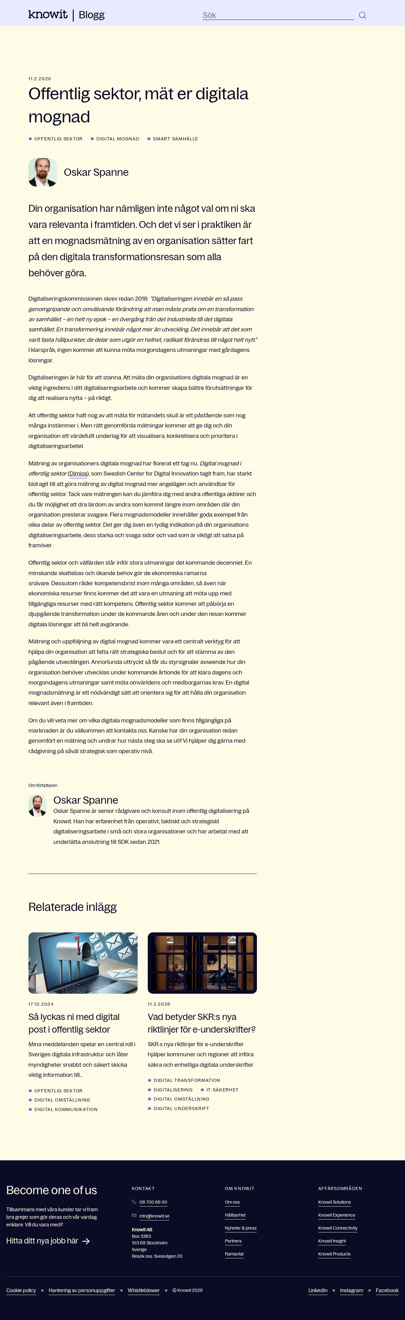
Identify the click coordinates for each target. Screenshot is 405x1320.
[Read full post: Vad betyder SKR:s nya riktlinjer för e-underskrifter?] (202, 963)
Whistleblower (144, 1290)
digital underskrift (181, 1108)
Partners (233, 1240)
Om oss (232, 1202)
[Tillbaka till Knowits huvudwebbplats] (48, 16)
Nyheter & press (241, 1228)
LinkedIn (317, 1290)
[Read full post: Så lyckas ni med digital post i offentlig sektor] (83, 963)
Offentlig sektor (58, 138)
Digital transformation (187, 1080)
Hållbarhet (235, 1215)
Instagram (351, 1290)
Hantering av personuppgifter (82, 1290)
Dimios (78, 473)
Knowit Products (334, 1253)
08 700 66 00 (153, 1202)
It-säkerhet (223, 1089)
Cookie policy (21, 1290)
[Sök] (362, 15)
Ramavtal (234, 1253)
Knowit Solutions (334, 1202)
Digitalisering (173, 1089)
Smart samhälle (175, 138)
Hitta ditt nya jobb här (42, 1241)
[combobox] (278, 15)
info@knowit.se (155, 1216)
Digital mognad (118, 138)
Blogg (92, 15)
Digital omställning (62, 1099)
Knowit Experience (336, 1215)
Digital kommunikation (66, 1109)
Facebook (387, 1290)
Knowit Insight (332, 1240)
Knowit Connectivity (338, 1228)
